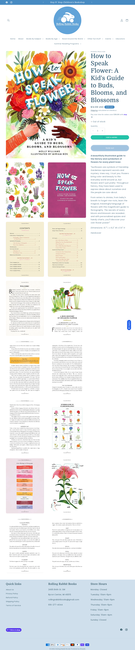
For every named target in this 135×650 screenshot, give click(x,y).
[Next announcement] (92, 2)
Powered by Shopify (78, 649)
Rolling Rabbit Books (63, 649)
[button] (8, 20)
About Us (10, 589)
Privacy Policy (12, 593)
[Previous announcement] (43, 2)
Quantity (94, 126)
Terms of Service (13, 605)
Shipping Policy (12, 601)
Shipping (94, 110)
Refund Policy (12, 597)
